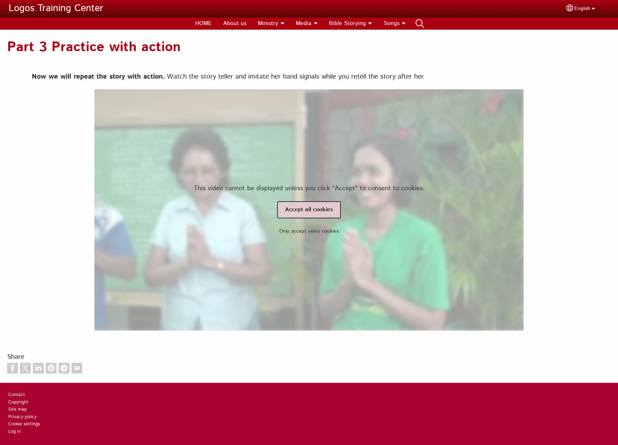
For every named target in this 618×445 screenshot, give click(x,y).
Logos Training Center (56, 8)
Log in (14, 431)
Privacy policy (22, 417)
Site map (17, 409)
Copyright (18, 402)
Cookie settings (24, 424)
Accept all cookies (309, 210)
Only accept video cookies (309, 231)
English (582, 8)
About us (234, 23)
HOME (203, 23)
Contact (16, 394)
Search (419, 24)
